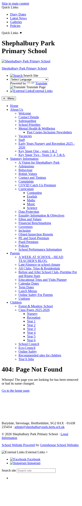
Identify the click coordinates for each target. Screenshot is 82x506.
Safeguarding (27, 121)
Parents (15, 253)
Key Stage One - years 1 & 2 (38, 151)
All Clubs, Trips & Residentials (39, 268)
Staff (22, 140)
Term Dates (26, 287)
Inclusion (25, 230)
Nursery (32, 313)
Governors (26, 227)
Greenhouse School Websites (59, 445)
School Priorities (29, 124)
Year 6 (31, 340)
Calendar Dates (29, 283)
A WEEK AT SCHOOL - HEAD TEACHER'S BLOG (41, 259)
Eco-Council (27, 348)
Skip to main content (15, 3)
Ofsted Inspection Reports (36, 234)
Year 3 (31, 329)
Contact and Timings (32, 177)
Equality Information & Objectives (41, 215)
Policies (15, 26)
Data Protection (29, 211)
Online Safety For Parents (36, 295)
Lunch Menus (28, 291)
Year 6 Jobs (26, 359)
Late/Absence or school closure (39, 264)
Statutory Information (24, 158)
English (32, 196)
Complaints (26, 181)
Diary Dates (18, 14)
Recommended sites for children (40, 355)
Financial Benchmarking (35, 223)
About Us (16, 109)
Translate (41, 83)
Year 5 (31, 336)
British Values (28, 174)
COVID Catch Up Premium (37, 185)
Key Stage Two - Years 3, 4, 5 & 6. (42, 155)
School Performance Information (40, 249)
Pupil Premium (28, 242)
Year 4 (31, 332)
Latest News (18, 18)
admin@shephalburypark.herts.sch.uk (40, 427)
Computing (34, 193)
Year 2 (31, 325)
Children (16, 302)
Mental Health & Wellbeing (37, 128)
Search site (9, 470)
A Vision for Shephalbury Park (39, 162)
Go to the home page (15, 390)
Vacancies (25, 136)
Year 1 (31, 321)
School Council (29, 344)
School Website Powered (18, 445)
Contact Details (29, 117)
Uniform (24, 298)
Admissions (26, 166)
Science (32, 208)
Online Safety (28, 351)
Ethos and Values (30, 219)
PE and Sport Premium (34, 238)
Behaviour (25, 170)
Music (31, 204)
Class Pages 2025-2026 (34, 310)
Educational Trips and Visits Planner (43, 279)
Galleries (16, 22)
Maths (31, 200)
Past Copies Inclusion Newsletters (49, 132)
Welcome (25, 113)
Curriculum (26, 189)
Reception (33, 317)
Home (14, 106)
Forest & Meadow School (36, 306)
